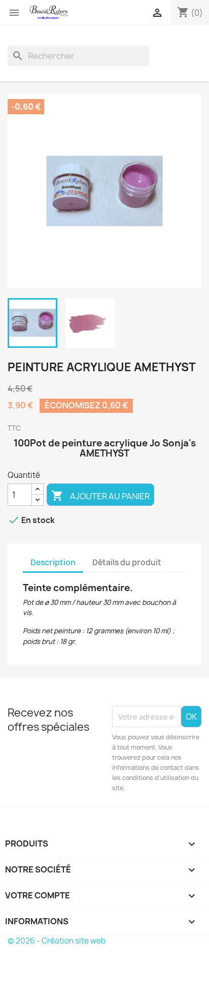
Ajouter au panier (100, 496)
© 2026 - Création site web (57, 940)
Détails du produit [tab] (126, 562)
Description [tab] (53, 562)
